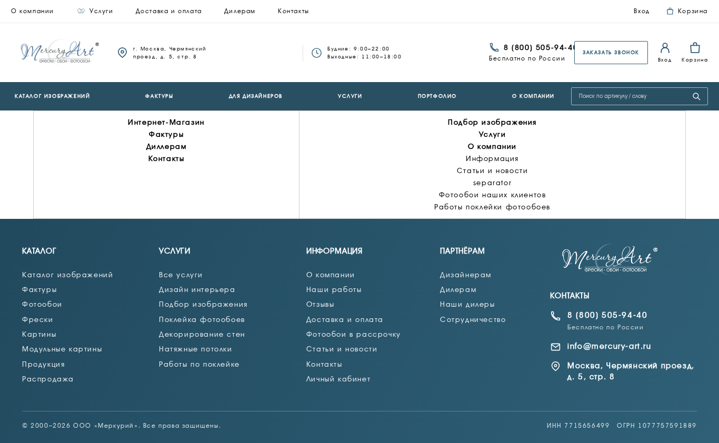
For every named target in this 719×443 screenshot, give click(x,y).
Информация (492, 158)
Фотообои (42, 304)
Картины (39, 334)
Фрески (38, 319)
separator (492, 182)
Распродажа (48, 379)
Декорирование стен (202, 334)
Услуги (101, 11)
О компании (32, 11)
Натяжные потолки (196, 349)
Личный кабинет (338, 379)
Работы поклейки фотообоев (492, 207)
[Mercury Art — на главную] (610, 259)
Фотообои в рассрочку (353, 334)
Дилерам (240, 11)
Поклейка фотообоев (202, 319)
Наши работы (334, 289)
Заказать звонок (611, 52)
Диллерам (166, 146)
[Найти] (696, 96)
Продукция (43, 364)
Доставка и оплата (169, 11)
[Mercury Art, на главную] (60, 52)
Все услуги (181, 274)
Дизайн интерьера (197, 289)
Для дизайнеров (256, 96)
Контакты (293, 11)
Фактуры (159, 96)
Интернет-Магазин (166, 122)
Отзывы (320, 304)
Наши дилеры (467, 304)
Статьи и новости (492, 170)
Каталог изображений (52, 96)
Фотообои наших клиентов (492, 194)
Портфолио (437, 96)
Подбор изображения (492, 122)
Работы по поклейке (199, 364)
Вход (642, 11)
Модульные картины (62, 349)
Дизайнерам (466, 274)
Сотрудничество (473, 319)
